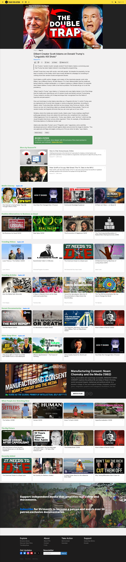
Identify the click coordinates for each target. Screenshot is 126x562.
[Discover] (22, 2)
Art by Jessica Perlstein (118, 526)
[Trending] (28, 2)
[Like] (35, 62)
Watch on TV (65, 62)
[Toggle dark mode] (115, 2)
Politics (47, 132)
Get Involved (66, 541)
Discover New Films (26, 543)
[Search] (112, 2)
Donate (86, 543)
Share (55, 62)
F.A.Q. (45, 545)
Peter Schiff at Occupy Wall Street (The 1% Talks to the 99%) (71, 168)
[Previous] (87, 393)
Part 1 (36, 50)
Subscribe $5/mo (89, 541)
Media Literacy (38, 132)
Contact (46, 543)
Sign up (64, 553)
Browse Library (25, 541)
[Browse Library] (25, 2)
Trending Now (24, 545)
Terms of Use (28, 558)
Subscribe (26, 509)
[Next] (90, 393)
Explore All (19, 186)
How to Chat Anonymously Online (62, 151)
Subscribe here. (57, 142)
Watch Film (77, 393)
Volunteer (65, 543)
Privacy (21, 558)
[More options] (105, 151)
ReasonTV (37, 59)
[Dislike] (38, 62)
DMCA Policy (35, 558)
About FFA (47, 541)
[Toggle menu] (2, 2)
